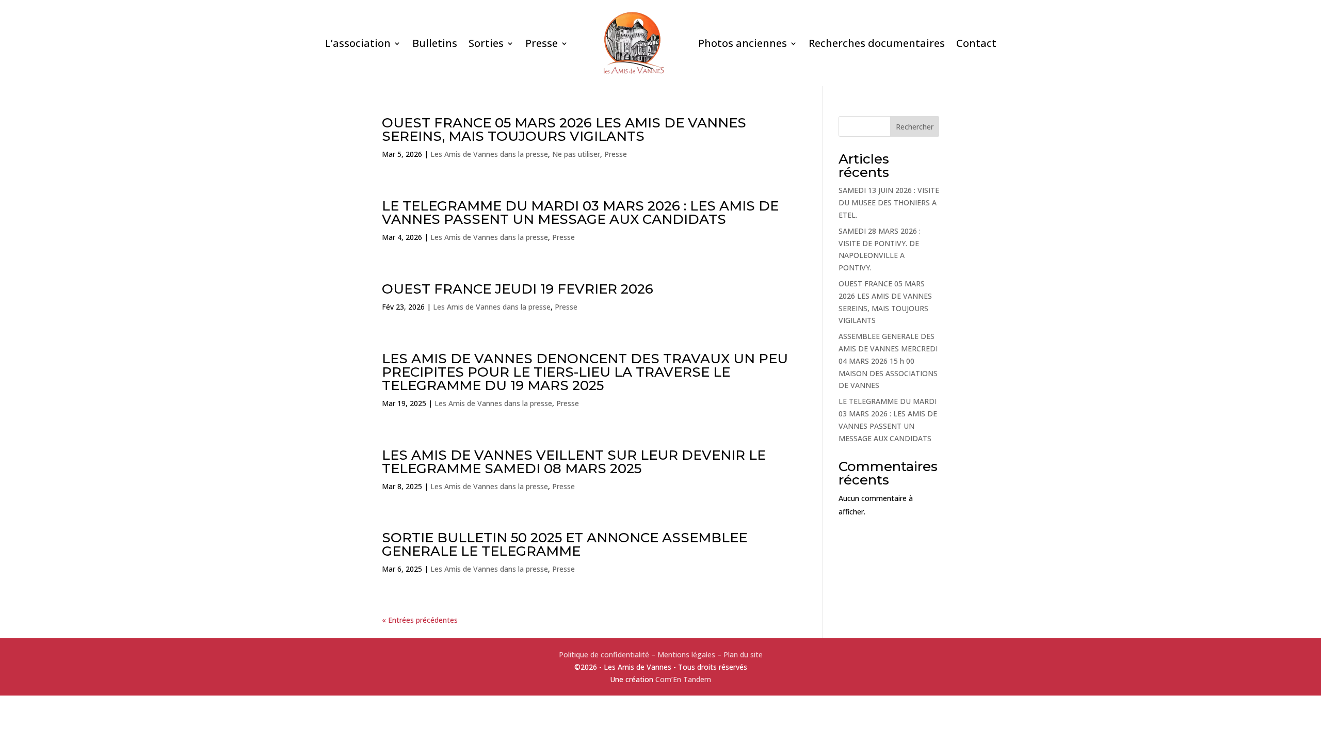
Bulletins (434, 43)
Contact (976, 43)
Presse (541, 43)
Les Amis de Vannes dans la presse (489, 154)
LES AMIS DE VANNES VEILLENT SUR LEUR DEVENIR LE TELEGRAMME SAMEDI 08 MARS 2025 (574, 462)
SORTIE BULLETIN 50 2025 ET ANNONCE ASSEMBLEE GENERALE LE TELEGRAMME (564, 544)
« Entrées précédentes (420, 620)
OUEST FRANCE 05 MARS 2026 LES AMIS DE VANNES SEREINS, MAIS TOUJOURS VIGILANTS (564, 129)
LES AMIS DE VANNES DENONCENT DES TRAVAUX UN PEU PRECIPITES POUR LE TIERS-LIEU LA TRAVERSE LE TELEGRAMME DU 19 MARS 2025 (585, 372)
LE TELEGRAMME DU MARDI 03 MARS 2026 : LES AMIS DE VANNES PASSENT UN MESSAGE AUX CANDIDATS (580, 213)
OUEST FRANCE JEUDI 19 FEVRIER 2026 (517, 289)
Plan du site (743, 654)
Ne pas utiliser (576, 154)
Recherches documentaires (877, 43)
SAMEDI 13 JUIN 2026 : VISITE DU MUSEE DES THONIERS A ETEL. (889, 202)
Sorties (486, 43)
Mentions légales (686, 654)
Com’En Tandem (683, 679)
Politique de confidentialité (604, 654)
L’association (358, 43)
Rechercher (914, 127)
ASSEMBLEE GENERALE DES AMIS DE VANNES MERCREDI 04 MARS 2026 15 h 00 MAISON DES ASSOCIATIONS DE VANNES (888, 360)
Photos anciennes (742, 43)
